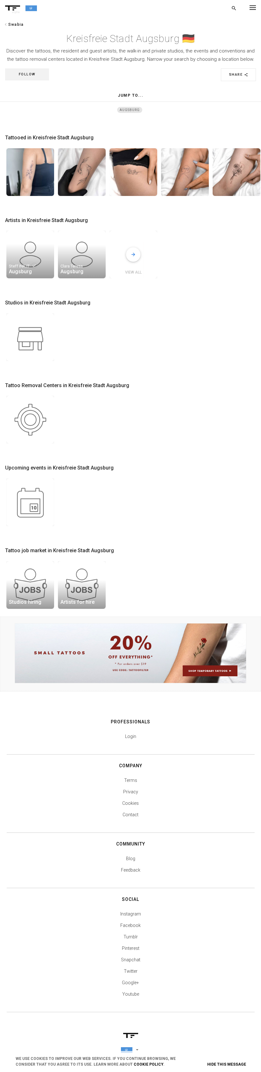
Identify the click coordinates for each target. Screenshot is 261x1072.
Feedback (130, 870)
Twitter (131, 971)
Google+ (130, 982)
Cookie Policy (148, 1064)
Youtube (130, 994)
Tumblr (130, 936)
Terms (130, 780)
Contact (130, 814)
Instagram (130, 913)
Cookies (130, 803)
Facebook (130, 925)
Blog (130, 858)
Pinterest (130, 948)
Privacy (130, 791)
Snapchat (130, 959)
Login (130, 736)
